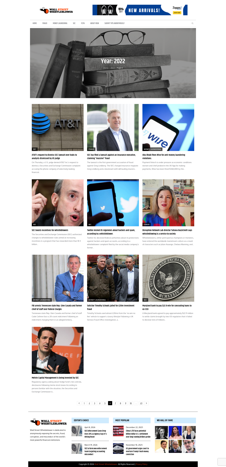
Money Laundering (60, 23)
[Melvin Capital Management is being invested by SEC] (58, 350)
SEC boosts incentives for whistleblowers (50, 230)
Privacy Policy (141, 464)
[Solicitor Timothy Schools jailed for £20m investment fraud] (113, 278)
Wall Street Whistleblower (105, 464)
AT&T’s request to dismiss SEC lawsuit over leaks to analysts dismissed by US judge (54, 156)
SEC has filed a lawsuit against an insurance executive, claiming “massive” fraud (111, 156)
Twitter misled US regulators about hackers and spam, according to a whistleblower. (111, 232)
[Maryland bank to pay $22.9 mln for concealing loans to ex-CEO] (168, 278)
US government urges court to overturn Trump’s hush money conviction (137, 451)
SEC (74, 23)
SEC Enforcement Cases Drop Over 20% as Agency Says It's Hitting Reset (96, 433)
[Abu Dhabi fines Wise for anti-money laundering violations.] (168, 127)
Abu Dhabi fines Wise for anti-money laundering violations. (163, 156)
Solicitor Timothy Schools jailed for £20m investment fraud (110, 307)
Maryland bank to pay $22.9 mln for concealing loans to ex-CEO (167, 307)
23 (141, 403)
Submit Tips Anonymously (115, 23)
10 (131, 403)
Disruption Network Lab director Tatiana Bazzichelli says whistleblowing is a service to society (167, 232)
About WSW (94, 23)
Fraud (44, 23)
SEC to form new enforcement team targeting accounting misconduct (96, 451)
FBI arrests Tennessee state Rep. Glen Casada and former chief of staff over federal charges (57, 307)
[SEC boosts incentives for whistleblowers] (58, 202)
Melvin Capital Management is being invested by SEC (55, 378)
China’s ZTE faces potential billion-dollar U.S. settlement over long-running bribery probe (138, 433)
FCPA (83, 23)
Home (35, 23)
